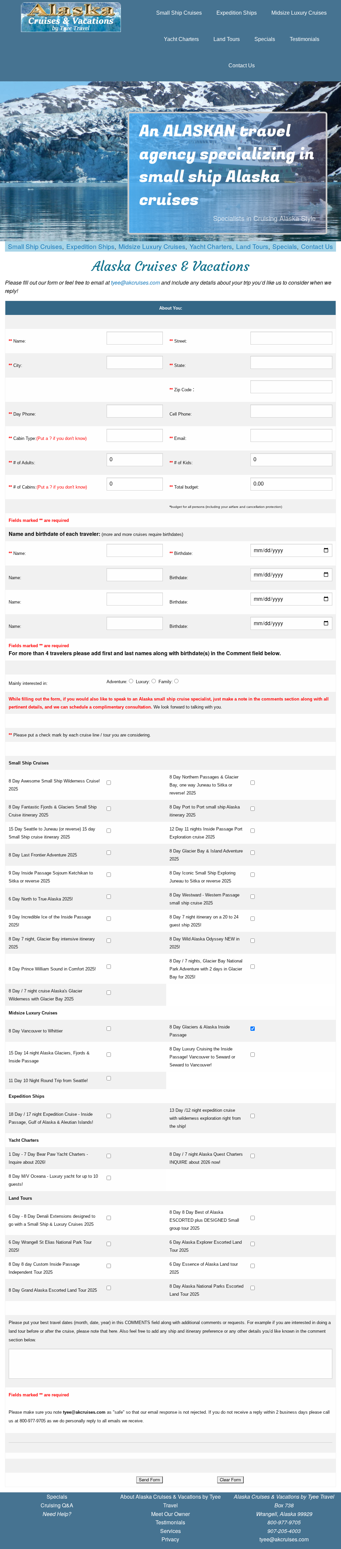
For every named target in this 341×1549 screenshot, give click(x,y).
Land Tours (226, 39)
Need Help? (57, 1514)
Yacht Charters (181, 39)
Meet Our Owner (170, 1514)
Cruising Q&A (57, 1505)
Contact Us (241, 65)
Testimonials (304, 39)
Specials (264, 39)
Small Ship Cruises (179, 13)
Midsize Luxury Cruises (299, 13)
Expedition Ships (236, 13)
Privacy (170, 1539)
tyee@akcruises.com (135, 282)
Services (170, 1531)
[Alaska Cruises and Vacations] (71, 17)
